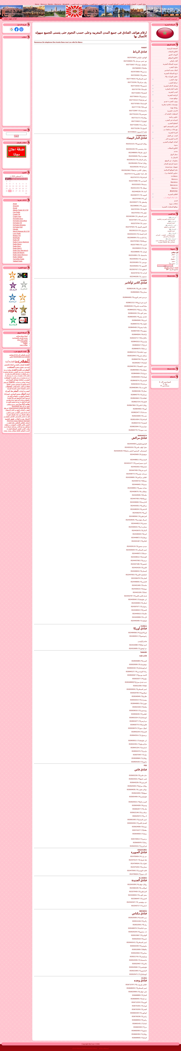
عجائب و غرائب (20, 382)
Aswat (15, 208)
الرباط (22, 406)
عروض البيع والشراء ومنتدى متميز (16, 383)
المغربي (27, 380)
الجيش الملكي (25, 355)
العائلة (18, 430)
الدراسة (17, 400)
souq (8, 384)
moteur (21, 380)
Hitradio (15, 229)
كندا (23, 398)
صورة (12, 412)
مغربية (22, 419)
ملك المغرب (11, 423)
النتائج (176, 267)
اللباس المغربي (9, 416)
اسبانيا (28, 382)
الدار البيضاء (10, 410)
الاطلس (17, 423)
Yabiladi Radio (17, 261)
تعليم (27, 404)
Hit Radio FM (17, 223)
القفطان (9, 386)
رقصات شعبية (19, 367)
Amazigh (16, 206)
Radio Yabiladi (17, 257)
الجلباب (21, 391)
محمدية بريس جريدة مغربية (14, 375)
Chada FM (16, 214)
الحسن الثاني (25, 424)
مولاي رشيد (12, 431)
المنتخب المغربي (19, 364)
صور (12, 419)
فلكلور (23, 423)
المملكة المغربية (12, 428)
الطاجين (17, 419)
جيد (174, 257)
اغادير (8, 412)
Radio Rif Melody (18, 252)
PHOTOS (10, 421)
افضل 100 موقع (22, 340)
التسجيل (167, 19)
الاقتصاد (173, 229)
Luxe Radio (17, 233)
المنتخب (7, 377)
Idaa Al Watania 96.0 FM (21, 231)
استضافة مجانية (104, 1048)
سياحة (14, 427)
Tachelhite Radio (18, 259)
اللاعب (18, 425)
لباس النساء (25, 388)
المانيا (9, 398)
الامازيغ (12, 361)
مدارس (18, 404)
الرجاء (27, 412)
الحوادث (173, 233)
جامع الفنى (16, 386)
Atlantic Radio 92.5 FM (20, 210)
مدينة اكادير (20, 427)
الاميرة (27, 430)
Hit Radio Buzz (18, 218)
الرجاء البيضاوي (14, 355)
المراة (7, 391)
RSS (5, 19)
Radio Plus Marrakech (20, 250)
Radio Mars (17, 246)
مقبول (173, 259)
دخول (162, 19)
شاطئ (27, 427)
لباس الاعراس (20, 416)
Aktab (15, 204)
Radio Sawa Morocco (20, 255)
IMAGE (20, 421)
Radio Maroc (17, 244)
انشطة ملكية (172, 239)
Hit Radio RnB (17, 227)
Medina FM (17, 235)
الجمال (27, 419)
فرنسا (27, 398)
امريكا (14, 398)
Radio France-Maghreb (21, 242)
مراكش (23, 386)
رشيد (5, 431)
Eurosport (15, 406)
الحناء (28, 394)
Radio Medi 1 (17, 248)
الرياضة (174, 217)
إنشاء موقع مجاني (22, 336)
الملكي (23, 430)
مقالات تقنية (24, 345)
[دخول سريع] (21, 29)
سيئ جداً (172, 263)
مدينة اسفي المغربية (12, 402)
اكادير (17, 412)
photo (16, 421)
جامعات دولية (25, 400)
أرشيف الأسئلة (168, 267)
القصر (19, 428)
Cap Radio (16, 212)
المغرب (22, 360)
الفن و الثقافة (172, 225)
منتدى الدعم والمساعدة (20, 338)
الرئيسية (174, 19)
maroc (12, 382)
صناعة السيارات (12, 380)
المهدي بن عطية (10, 425)
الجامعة (19, 398)
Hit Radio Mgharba (19, 225)
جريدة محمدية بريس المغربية (20, 377)
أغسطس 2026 (16, 176)
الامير (24, 429)
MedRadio (16, 238)
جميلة (9, 427)
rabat (28, 386)
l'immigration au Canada (21, 357)
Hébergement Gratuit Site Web (19, 408)
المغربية (15, 390)
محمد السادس (15, 394)
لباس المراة (16, 388)
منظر (28, 414)
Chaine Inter (17, 216)
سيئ (173, 261)
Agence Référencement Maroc (86, 1048)
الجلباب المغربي (20, 410)
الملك (23, 393)
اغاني (11, 357)
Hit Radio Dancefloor (20, 221)
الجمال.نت (22, 414)
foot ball (27, 421)
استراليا (7, 394)
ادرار (5, 426)
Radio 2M (16, 240)
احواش (27, 423)
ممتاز (173, 254)
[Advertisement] (167, 320)
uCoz (74, 1048)
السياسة (173, 221)
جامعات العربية (13, 396)
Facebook (24, 341)
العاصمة (7, 419)
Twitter (25, 343)
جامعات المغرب (24, 396)
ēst (23, 404)
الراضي (22, 412)
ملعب (28, 428)
